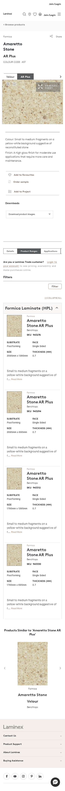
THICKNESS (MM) (42, 351)
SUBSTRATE (13, 342)
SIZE (9, 351)
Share (58, 36)
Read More (16, 379)
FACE (35, 342)
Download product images (22, 214)
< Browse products (14, 25)
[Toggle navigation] (59, 15)
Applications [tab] (50, 251)
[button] (55, 782)
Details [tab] (10, 251)
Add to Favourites (22, 174)
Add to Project (20, 191)
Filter (55, 286)
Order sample (19, 181)
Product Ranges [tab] (29, 251)
